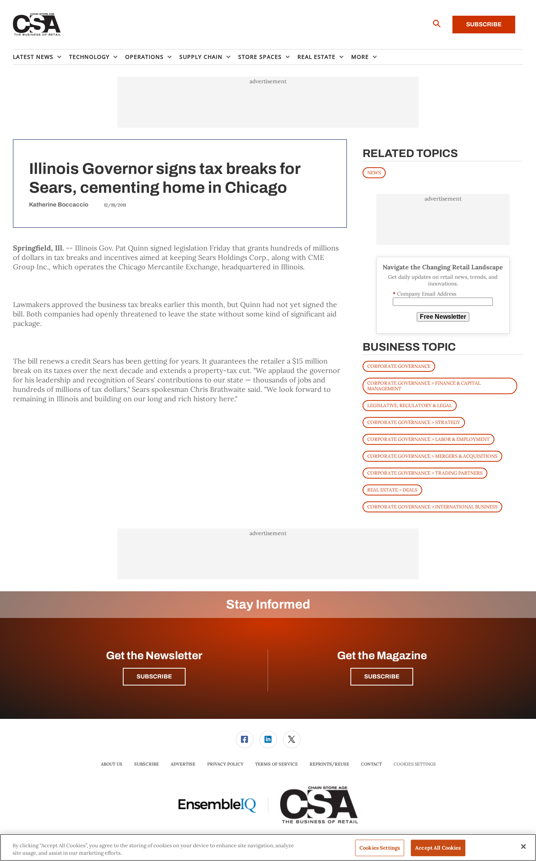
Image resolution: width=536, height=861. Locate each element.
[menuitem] (41, 56)
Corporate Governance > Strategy (413, 422)
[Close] (523, 846)
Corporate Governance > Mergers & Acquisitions (432, 456)
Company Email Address (424, 294)
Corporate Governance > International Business (432, 507)
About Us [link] (111, 764)
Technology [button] (89, 56)
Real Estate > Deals (392, 490)
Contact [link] (371, 764)
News (374, 172)
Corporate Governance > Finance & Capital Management (424, 385)
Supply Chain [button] (200, 56)
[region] (268, 847)
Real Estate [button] (316, 56)
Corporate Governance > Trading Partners (425, 473)
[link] (244, 739)
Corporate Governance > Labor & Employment (428, 439)
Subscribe (483, 24)
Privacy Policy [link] (225, 764)
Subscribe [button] (154, 676)
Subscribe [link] (146, 764)
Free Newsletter (443, 316)
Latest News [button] (33, 56)
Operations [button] (144, 56)
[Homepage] (37, 25)
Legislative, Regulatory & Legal (409, 405)
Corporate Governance (398, 366)
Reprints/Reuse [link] (329, 764)
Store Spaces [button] (260, 56)
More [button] (360, 56)
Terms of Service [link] (276, 764)
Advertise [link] (183, 764)
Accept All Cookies (438, 848)
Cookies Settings (415, 764)
